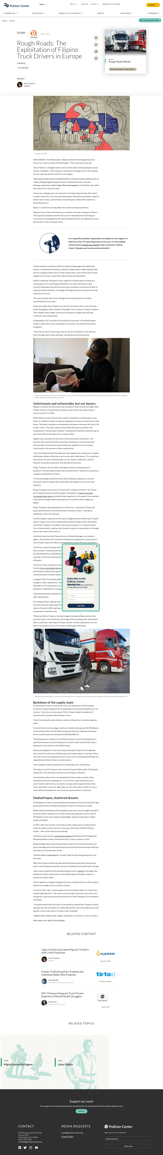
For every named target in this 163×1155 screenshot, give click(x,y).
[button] (81, 581)
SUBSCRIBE (81, 606)
